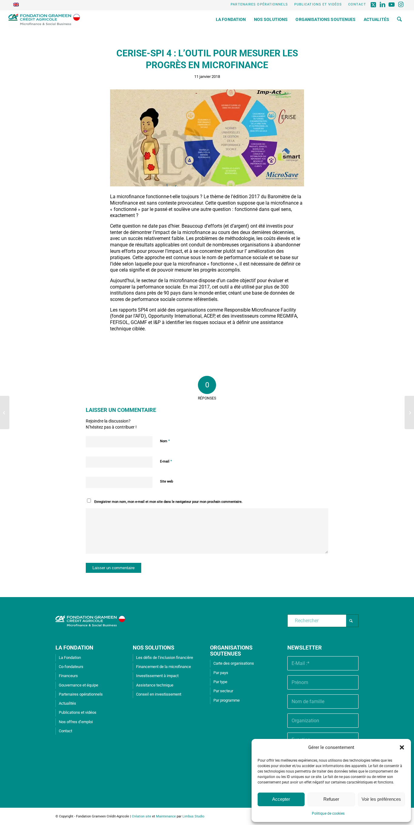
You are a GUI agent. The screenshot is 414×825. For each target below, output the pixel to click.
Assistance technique (154, 685)
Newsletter (304, 647)
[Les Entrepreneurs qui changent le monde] (409, 412)
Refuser (331, 799)
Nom (165, 441)
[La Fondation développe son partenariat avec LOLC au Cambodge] (4, 412)
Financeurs (68, 675)
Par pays (220, 672)
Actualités (67, 703)
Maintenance (166, 816)
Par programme (226, 700)
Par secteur (223, 691)
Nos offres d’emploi (76, 722)
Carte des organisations (233, 663)
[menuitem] (259, 4)
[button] (402, 747)
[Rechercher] (399, 19)
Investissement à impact (157, 675)
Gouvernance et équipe (78, 685)
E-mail (166, 461)
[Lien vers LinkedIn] (383, 4)
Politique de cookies (328, 813)
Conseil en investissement (158, 694)
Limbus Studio (193, 816)
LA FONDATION (74, 647)
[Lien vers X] (373, 4)
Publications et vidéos (318, 4)
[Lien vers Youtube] (392, 4)
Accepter (281, 799)
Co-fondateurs (71, 666)
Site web (166, 481)
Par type (220, 682)
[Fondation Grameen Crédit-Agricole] (44, 19)
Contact (357, 4)
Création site (141, 816)
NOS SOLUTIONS (153, 647)
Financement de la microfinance (163, 666)
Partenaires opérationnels (259, 4)
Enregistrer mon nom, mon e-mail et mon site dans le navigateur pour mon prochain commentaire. (168, 502)
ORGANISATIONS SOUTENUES (231, 650)
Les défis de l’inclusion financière (164, 657)
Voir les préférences (381, 799)
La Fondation (70, 657)
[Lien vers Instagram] (401, 4)
